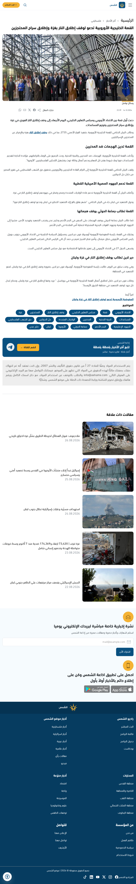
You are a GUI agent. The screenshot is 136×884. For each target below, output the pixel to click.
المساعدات (125, 320)
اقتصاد (63, 784)
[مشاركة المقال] (40, 110)
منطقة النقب (127, 798)
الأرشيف (62, 848)
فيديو (64, 763)
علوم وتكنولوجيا (59, 806)
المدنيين (87, 320)
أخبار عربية (62, 741)
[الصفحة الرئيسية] (117, 5)
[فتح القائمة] (130, 5)
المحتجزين (35, 312)
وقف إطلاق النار (38, 132)
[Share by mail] (25, 110)
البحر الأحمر (100, 327)
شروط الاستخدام (125, 855)
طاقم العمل (127, 840)
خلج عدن (34, 327)
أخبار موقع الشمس (55, 719)
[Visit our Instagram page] (112, 877)
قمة (105, 312)
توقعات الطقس (59, 813)
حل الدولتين (45, 320)
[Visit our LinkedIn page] (93, 877)
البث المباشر (9, 4)
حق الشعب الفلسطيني (19, 320)
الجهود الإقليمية (122, 327)
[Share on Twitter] (30, 110)
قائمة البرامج (127, 734)
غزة (20, 312)
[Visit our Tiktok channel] (86, 877)
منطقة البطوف (126, 813)
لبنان (48, 327)
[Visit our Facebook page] (116, 877)
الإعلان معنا (61, 833)
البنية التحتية (105, 320)
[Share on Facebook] (35, 110)
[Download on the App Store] (122, 689)
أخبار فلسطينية (59, 727)
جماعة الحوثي (80, 327)
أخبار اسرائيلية (60, 734)
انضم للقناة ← (28, 347)
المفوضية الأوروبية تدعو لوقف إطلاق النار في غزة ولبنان (103, 299)
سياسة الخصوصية (125, 848)
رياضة (64, 791)
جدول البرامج (127, 741)
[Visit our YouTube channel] (99, 877)
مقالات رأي (61, 756)
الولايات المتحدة (67, 320)
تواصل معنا (61, 840)
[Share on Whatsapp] (21, 110)
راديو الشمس (125, 719)
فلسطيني (96, 21)
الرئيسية (127, 20)
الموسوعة (62, 798)
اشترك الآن (124, 652)
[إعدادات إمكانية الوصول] (7, 876)
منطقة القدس (126, 784)
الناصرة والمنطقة (125, 791)
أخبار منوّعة (60, 776)
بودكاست (129, 749)
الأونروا (62, 327)
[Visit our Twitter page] (105, 877)
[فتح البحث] (25, 5)
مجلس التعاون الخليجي (83, 312)
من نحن (130, 833)
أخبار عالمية (61, 749)
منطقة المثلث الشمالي (122, 806)
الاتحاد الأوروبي (123, 312)
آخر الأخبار (111, 21)
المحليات (128, 776)
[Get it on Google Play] (97, 689)
